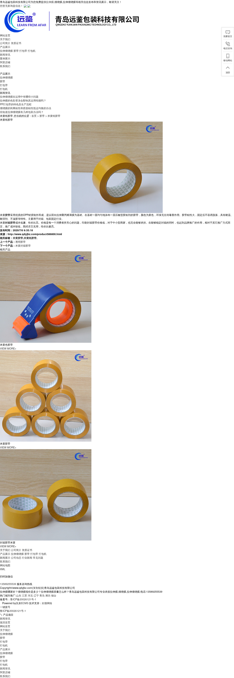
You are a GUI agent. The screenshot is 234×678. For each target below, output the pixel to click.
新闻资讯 (5, 668)
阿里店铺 (5, 672)
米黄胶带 (18, 238)
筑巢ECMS (22, 603)
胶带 (16, 50)
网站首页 (5, 626)
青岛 (42, 595)
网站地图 (5, 565)
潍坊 (47, 595)
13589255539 (8, 584)
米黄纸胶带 (54, 116)
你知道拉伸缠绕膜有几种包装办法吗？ (22, 112)
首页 (34, 116)
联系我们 (5, 561)
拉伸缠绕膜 (6, 50)
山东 (18, 595)
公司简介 (5, 43)
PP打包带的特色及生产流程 (15, 104)
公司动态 (16, 557)
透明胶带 (20, 241)
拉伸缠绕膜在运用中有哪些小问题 (19, 96)
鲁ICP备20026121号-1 (23, 599)
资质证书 (16, 43)
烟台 (53, 595)
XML (2, 569)
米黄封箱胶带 (23, 245)
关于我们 (5, 550)
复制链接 (38, 588)
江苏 (24, 595)
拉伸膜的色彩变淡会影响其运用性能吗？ (23, 100)
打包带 (23, 50)
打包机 (31, 50)
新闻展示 (5, 557)
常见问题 (38, 557)
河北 (30, 595)
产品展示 (5, 554)
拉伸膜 (50, 2)
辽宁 (36, 595)
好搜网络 (47, 603)
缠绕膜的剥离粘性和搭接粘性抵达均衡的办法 (25, 108)
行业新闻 (27, 557)
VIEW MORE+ (8, 348)
